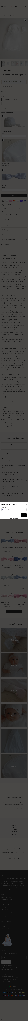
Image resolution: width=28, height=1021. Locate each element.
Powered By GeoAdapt (14, 518)
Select (23, 515)
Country (3, 507)
